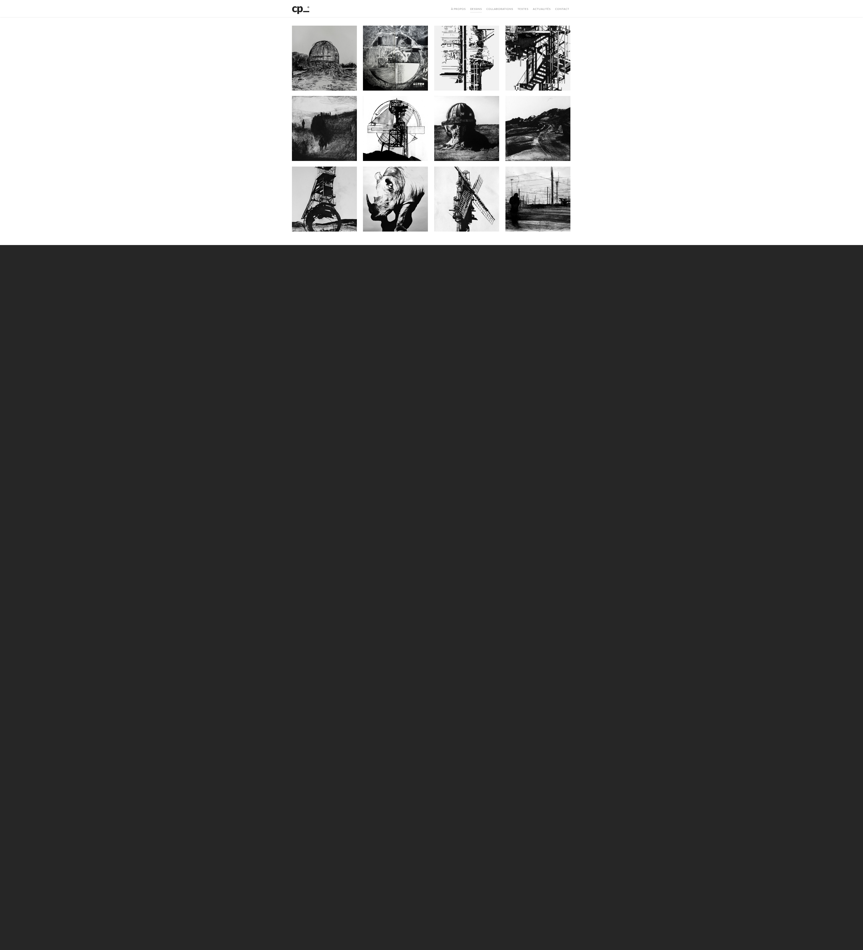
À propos (458, 9)
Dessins (476, 9)
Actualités (542, 9)
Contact (562, 9)
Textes (523, 9)
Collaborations (499, 9)
